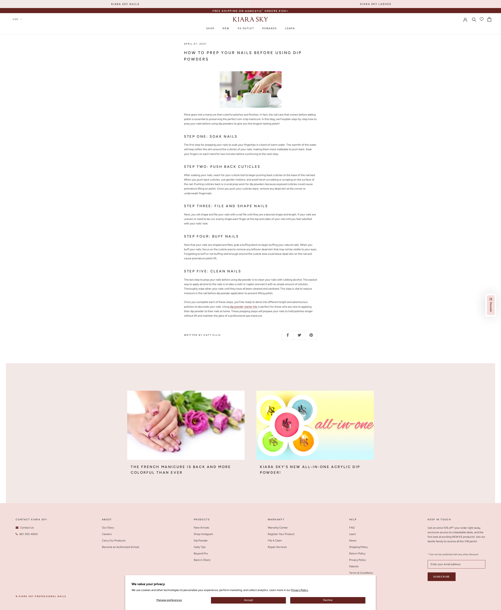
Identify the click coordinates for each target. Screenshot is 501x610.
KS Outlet (246, 28)
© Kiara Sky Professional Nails (41, 596)
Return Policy (357, 553)
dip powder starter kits (243, 306)
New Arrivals (201, 527)
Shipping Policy (358, 547)
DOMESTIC (254, 11)
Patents (354, 566)
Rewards (269, 28)
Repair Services (277, 547)
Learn (290, 28)
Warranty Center (278, 527)
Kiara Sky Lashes (375, 4)
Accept (248, 600)
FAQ (352, 527)
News (352, 540)
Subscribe (441, 576)
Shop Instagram (203, 534)
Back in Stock (202, 560)
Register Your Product (281, 534)
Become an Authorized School (120, 547)
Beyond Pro (201, 553)
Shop (210, 28)
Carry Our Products (114, 540)
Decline (327, 600)
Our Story (108, 527)
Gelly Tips (200, 547)
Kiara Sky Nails (125, 4)
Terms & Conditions (361, 573)
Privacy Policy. (299, 590)
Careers (107, 534)
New (226, 28)
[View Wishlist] (482, 19)
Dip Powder (201, 540)
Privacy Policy (357, 560)
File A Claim (275, 540)
